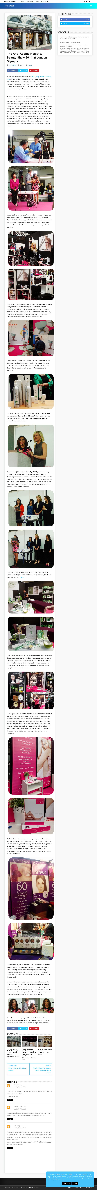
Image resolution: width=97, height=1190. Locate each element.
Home (21, 1)
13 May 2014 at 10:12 (20, 1087)
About (81, 1187)
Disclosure (30, 1)
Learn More (67, 1183)
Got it (75, 1183)
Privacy (75, 1187)
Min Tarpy (17, 1126)
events (30, 65)
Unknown (17, 1085)
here (22, 577)
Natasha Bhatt (18, 1106)
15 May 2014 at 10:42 (20, 1128)
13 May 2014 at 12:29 (20, 1108)
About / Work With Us (42, 1)
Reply (9, 1100)
